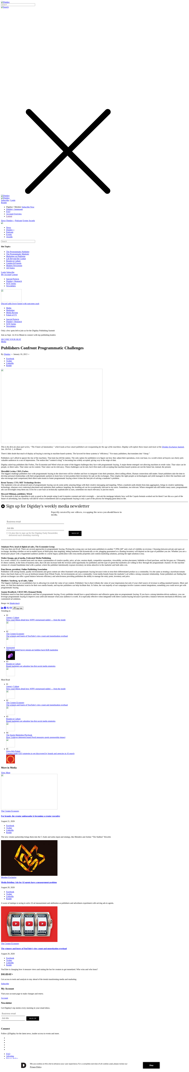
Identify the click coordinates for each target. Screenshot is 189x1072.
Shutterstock (15, 603)
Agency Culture (12, 617)
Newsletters (11, 286)
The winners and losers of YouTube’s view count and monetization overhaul (37, 636)
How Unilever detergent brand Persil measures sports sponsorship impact (35, 737)
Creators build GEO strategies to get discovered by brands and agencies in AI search (40, 753)
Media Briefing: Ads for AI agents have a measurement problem (29, 882)
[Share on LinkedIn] (2, 608)
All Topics (10, 268)
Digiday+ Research (14, 281)
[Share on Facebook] (5, 608)
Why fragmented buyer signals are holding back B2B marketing (32, 650)
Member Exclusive (8, 877)
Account (4, 998)
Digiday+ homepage (14, 209)
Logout (9, 216)
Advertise (10, 1056)
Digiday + (10, 220)
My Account (6, 274)
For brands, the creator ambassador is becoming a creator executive (30, 816)
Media (8, 308)
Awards (32, 220)
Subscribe (5, 200)
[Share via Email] (11, 608)
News (3, 220)
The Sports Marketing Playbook (19, 735)
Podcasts (18, 220)
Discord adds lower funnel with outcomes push (20, 304)
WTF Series (11, 283)
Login (12, 200)
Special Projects (12, 279)
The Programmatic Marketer (17, 254)
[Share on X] (8, 608)
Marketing (10, 310)
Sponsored (10, 648)
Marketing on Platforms (15, 256)
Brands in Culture (13, 261)
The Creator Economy (15, 634)
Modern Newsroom (14, 265)
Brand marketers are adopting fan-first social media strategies (30, 666)
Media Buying (12, 312)
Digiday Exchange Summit (173, 447)
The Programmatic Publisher (17, 252)
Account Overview (14, 214)
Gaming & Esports (13, 263)
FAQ (8, 211)
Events (25, 220)
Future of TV (11, 315)
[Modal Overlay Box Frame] (94, 523)
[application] (94, 1065)
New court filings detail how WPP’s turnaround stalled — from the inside (36, 620)
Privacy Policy (12, 1058)
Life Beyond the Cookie (16, 259)
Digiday (7, 354)
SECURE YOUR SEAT (11, 339)
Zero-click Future (13, 751)
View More (5, 773)
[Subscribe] (5, 198)
